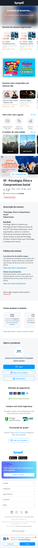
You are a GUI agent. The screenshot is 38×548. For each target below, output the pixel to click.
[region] (19, 541)
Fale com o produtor (21, 373)
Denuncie (7, 294)
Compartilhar (20, 174)
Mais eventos (20, 379)
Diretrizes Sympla (18, 531)
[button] (6, 539)
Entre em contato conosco (24, 526)
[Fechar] (35, 537)
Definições (10, 544)
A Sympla (6, 499)
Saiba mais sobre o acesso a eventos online (18, 331)
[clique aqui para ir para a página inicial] (19, 3)
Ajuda (5, 505)
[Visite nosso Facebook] (26, 512)
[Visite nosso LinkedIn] (12, 512)
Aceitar (27, 544)
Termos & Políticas (24, 539)
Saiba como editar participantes (14, 283)
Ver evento (19, 20)
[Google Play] (22, 457)
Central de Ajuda (20, 433)
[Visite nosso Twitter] (21, 512)
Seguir (20, 367)
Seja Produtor (7, 494)
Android (12, 324)
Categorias (6, 489)
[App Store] (13, 457)
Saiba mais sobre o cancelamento (15, 268)
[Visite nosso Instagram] (16, 512)
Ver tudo (33, 114)
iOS (16, 322)
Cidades (5, 483)
